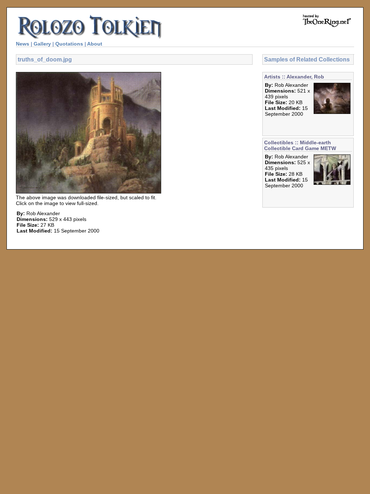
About (94, 44)
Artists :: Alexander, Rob (294, 77)
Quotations (69, 44)
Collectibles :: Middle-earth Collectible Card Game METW (300, 145)
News (22, 44)
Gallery (42, 44)
